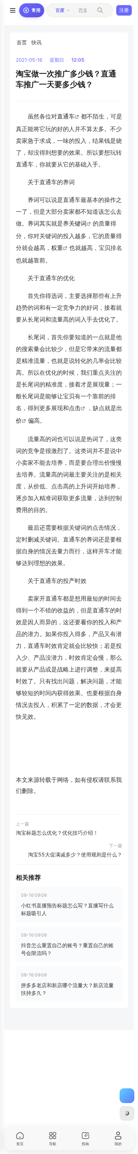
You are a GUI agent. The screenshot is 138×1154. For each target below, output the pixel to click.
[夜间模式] (127, 1113)
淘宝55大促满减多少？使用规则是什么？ (75, 854)
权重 (57, 247)
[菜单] (12, 10)
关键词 (77, 223)
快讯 (36, 42)
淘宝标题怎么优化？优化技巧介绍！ (57, 833)
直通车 (66, 116)
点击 (75, 408)
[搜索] (100, 10)
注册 (124, 10)
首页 (22, 42)
